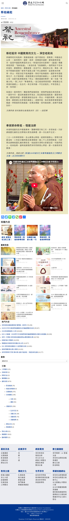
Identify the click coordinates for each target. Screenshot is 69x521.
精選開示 (5, 434)
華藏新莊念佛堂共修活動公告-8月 (12, 343)
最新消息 (5, 381)
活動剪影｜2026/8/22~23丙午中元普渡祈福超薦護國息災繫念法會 (24, 269)
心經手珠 (54, 267)
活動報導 (13, 419)
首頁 (2, 8)
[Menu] (2, 3)
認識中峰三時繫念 (7, 340)
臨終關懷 (5, 437)
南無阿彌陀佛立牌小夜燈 (10, 349)
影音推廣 (9, 385)
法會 (11, 399)
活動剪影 (13, 417)
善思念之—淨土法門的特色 (24, 303)
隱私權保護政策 (34, 515)
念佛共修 (5, 372)
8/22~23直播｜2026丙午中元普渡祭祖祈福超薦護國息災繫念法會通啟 (24, 314)
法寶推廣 (9, 391)
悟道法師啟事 (10, 388)
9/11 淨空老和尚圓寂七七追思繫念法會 (14, 346)
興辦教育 (9, 427)
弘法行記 (13, 410)
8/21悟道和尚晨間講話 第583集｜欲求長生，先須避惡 (59, 305)
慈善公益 (5, 375)
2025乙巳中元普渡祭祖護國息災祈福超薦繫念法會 (18, 328)
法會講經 (9, 395)
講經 (11, 402)
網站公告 (9, 424)
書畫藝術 (5, 378)
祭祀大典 (8, 8)
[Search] (67, 3)
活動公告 (13, 413)
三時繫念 (5, 369)
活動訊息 (9, 406)
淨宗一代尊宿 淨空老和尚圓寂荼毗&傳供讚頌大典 (17, 337)
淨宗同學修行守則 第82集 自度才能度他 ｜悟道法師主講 (20, 352)
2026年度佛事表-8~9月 (58, 259)
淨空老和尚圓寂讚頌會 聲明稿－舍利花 (14, 325)
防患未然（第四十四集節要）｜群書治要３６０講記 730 (59, 249)
